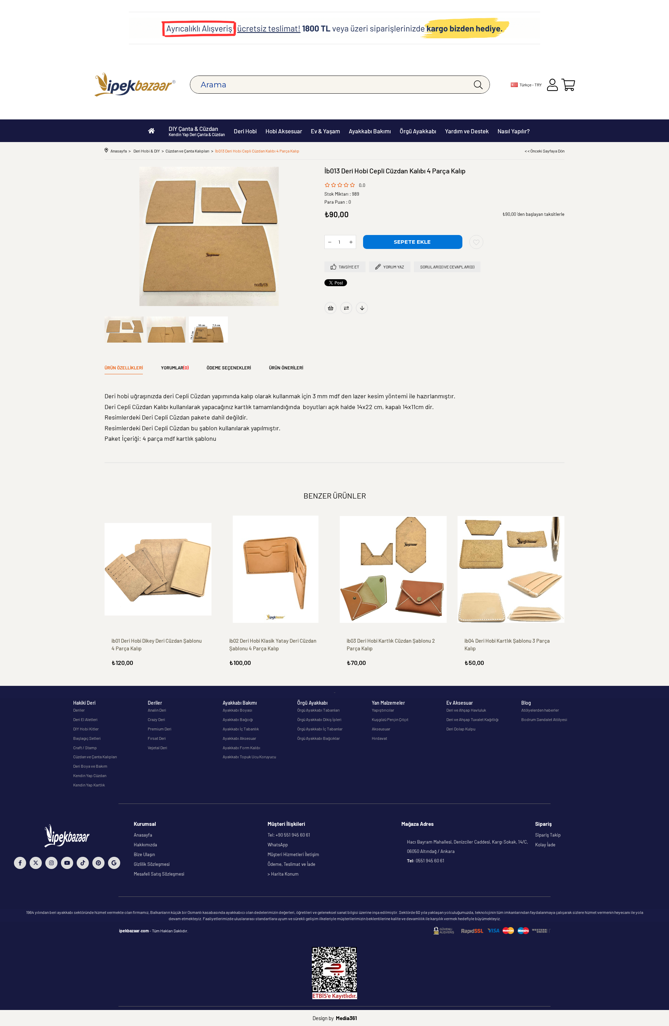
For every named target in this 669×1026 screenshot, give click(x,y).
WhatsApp (278, 844)
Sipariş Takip (548, 835)
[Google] (114, 863)
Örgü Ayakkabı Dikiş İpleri (319, 719)
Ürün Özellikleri (124, 367)
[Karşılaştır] (346, 308)
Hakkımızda (145, 844)
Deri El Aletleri (85, 719)
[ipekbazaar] (135, 84)
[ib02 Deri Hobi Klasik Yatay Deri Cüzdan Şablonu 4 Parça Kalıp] (276, 569)
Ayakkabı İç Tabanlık (241, 728)
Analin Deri (157, 709)
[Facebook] (20, 863)
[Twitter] (36, 863)
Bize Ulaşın (144, 854)
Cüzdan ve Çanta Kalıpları (95, 756)
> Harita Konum (283, 874)
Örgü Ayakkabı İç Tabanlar (320, 728)
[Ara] (478, 84)
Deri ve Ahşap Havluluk (466, 709)
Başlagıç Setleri (87, 738)
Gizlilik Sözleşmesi (152, 864)
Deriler (79, 709)
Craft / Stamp (85, 747)
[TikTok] (83, 863)
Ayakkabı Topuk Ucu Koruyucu (249, 756)
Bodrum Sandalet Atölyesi (544, 719)
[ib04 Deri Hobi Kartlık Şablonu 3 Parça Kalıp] (511, 569)
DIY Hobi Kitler (86, 728)
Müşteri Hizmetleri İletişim (293, 854)
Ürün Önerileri (286, 367)
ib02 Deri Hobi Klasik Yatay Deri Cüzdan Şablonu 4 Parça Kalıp (272, 644)
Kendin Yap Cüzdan (89, 775)
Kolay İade (545, 844)
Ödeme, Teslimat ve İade (291, 864)
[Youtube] (67, 863)
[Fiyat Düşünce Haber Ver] (362, 308)
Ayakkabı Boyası (237, 709)
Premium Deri (159, 728)
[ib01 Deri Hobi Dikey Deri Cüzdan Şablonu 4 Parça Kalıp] (158, 569)
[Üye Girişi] (552, 85)
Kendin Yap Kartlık (89, 784)
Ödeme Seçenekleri (229, 367)
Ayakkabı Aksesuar (239, 738)
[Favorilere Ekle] (476, 242)
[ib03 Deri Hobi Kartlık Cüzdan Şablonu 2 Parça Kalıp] (393, 569)
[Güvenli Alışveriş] (492, 931)
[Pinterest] (98, 863)
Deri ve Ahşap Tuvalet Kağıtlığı (472, 719)
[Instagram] (51, 863)
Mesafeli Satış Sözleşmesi (159, 874)
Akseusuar (381, 728)
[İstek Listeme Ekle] (330, 308)
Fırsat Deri (157, 738)
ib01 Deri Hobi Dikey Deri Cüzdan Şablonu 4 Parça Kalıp (157, 644)
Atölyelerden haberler (540, 709)
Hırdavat (379, 738)
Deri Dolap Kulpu (460, 728)
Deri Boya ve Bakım (90, 765)
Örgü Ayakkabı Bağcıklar (318, 738)
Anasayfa (143, 835)
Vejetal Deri (157, 747)
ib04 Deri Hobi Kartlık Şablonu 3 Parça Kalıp (507, 644)
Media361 (346, 1018)
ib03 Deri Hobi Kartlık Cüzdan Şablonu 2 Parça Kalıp (391, 644)
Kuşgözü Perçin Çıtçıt (390, 719)
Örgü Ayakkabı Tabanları (318, 709)
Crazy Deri (156, 719)
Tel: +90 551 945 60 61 (289, 835)
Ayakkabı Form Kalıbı (241, 747)
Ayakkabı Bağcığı (238, 719)
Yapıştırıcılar (383, 709)
